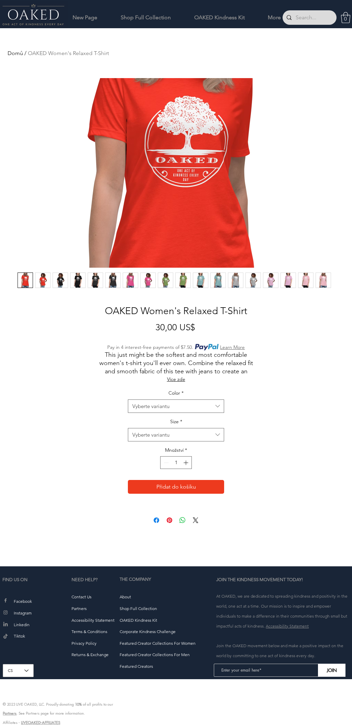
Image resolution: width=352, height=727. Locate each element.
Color (176, 393)
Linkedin (22, 624)
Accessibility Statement (287, 626)
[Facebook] (5, 600)
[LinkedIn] (5, 624)
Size (176, 421)
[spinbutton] (176, 463)
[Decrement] (165, 463)
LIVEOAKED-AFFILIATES (40, 722)
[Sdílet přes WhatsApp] (182, 520)
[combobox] (176, 406)
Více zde (176, 379)
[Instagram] (5, 612)
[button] (345, 17)
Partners (9, 713)
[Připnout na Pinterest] (169, 520)
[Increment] (186, 463)
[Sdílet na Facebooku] (156, 520)
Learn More (232, 347)
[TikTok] (5, 636)
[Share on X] (195, 520)
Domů (15, 53)
